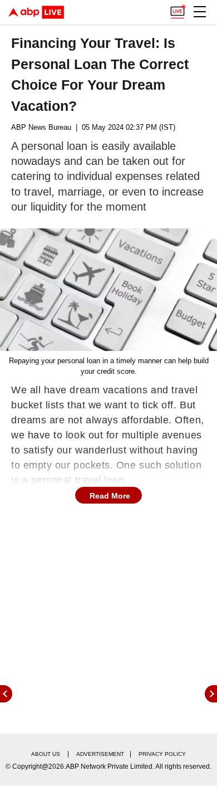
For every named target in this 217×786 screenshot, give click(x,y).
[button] (200, 11)
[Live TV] (177, 9)
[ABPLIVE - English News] (36, 12)
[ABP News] (211, 693)
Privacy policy (162, 754)
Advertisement (100, 754)
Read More (110, 495)
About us (45, 754)
